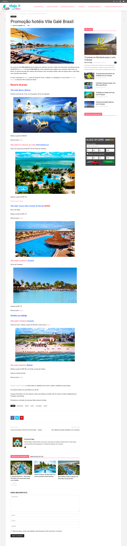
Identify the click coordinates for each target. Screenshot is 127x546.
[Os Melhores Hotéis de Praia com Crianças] (89, 95)
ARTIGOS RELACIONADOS (20, 456)
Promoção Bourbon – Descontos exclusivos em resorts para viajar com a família (20, 478)
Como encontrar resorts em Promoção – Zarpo (26, 430)
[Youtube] (123, 1)
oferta (27, 406)
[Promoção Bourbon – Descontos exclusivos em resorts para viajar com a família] (21, 468)
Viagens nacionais (67, 6)
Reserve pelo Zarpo (17, 201)
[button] (114, 1)
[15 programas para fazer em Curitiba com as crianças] (89, 76)
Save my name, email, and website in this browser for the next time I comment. (37, 531)
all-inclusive (20, 406)
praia (32, 406)
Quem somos (38, 6)
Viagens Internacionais (113, 6)
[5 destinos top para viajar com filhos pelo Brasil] (88, 85)
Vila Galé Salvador (18, 365)
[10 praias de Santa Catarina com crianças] (89, 104)
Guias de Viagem (52, 6)
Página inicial (14, 14)
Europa (81, 6)
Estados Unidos (94, 6)
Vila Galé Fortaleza (19, 321)
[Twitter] (26, 447)
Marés (27, 77)
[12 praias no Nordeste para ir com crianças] (100, 44)
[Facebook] (116, 1)
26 (115, 62)
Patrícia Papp (17, 25)
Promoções (23, 14)
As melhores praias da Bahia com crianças (66, 430)
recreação (38, 406)
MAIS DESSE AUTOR (36, 456)
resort (45, 406)
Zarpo (22, 69)
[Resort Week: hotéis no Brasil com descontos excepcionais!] (69, 468)
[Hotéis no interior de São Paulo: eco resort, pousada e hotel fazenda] (45, 467)
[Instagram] (120, 1)
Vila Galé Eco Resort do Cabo (23, 145)
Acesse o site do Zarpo (18, 385)
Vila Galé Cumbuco (19, 261)
